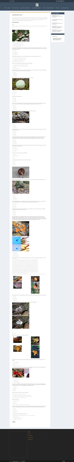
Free (13, 162)
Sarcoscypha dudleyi (15, 381)
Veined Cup (14, 296)
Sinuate (14, 165)
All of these (14, 197)
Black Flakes (14, 141)
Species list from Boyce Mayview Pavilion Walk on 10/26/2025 (57, 27)
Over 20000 (14, 333)
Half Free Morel (15, 299)
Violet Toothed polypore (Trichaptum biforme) (19, 42)
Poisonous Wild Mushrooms (19, 1)
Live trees (14, 101)
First (12, 27)
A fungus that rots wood (16, 416)
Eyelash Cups (14, 207)
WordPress (23, 461)
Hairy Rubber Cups (15, 54)
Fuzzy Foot (14, 390)
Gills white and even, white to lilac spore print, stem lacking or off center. (22, 395)
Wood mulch (14, 100)
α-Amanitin (14, 211)
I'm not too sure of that (16, 363)
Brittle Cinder (15, 142)
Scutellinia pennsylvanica (16, 256)
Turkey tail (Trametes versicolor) (17, 43)
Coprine (14, 212)
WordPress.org (30, 439)
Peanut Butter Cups (15, 53)
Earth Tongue (15, 106)
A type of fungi (15, 403)
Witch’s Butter (15, 76)
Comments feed (30, 437)
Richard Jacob (54, 15)
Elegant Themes (15, 461)
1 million (14, 93)
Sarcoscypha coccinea (16, 378)
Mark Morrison (54, 29)
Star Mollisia (14, 72)
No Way (14, 364)
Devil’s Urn (14, 151)
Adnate (14, 161)
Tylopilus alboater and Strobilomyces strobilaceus (19, 59)
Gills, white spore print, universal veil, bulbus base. (19, 397)
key (14, 220)
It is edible (14, 67)
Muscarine (14, 213)
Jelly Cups (14, 206)
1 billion (14, 94)
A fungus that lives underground (17, 419)
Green (14, 158)
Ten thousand (15, 92)
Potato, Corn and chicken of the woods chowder (57, 16)
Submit (14, 421)
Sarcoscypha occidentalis (16, 382)
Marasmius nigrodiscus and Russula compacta (18, 60)
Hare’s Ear (14, 105)
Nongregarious (15, 127)
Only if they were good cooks (16, 365)
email (44, 19)
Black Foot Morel (15, 109)
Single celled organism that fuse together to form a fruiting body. (21, 404)
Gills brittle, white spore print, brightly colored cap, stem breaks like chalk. (22, 396)
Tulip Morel (14, 388)
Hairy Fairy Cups (15, 203)
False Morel (14, 131)
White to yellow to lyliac (16, 155)
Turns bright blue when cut (16, 68)
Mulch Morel (14, 389)
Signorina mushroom (15, 198)
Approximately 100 (15, 329)
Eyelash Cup (14, 132)
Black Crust (14, 409)
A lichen (14, 402)
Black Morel (14, 300)
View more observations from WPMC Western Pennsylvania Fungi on (57, 39)
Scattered (14, 125)
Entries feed (30, 435)
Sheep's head (15, 199)
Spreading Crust (15, 143)
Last (30, 27)
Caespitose (14, 126)
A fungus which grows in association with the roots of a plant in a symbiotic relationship (24, 415)
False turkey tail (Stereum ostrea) (17, 46)
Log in (29, 433)
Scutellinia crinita (15, 253)
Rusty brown (14, 154)
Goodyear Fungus (15, 52)
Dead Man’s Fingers (15, 148)
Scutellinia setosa (15, 252)
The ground (14, 99)
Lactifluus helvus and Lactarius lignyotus (18, 61)
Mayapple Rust (15, 73)
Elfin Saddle (14, 135)
